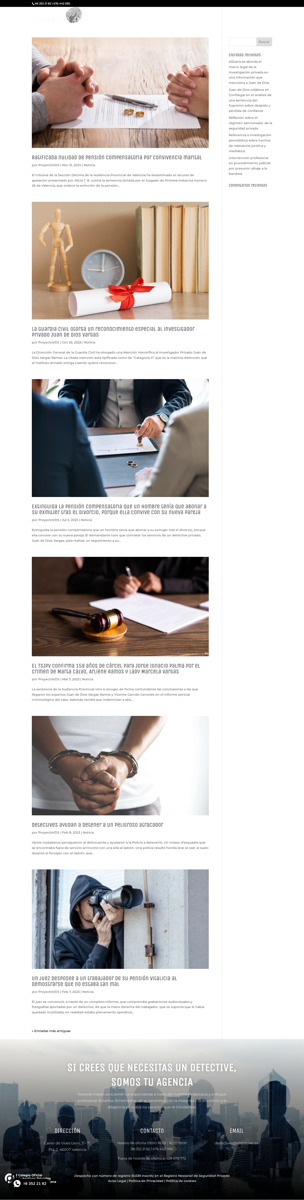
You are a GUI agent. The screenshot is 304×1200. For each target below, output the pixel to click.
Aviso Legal (117, 1181)
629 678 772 (176, 1158)
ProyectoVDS (48, 165)
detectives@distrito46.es (236, 1143)
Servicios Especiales (157, 16)
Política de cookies (181, 1181)
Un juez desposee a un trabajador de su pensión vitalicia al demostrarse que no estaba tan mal (104, 981)
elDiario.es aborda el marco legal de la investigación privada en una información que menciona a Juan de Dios (249, 72)
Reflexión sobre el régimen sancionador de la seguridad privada (250, 123)
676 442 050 (163, 1149)
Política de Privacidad (146, 1181)
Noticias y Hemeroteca (197, 16)
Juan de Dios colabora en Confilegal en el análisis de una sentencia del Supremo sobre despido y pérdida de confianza (250, 100)
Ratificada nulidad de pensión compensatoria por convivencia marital (117, 157)
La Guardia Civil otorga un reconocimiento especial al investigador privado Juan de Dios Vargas (113, 331)
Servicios (123, 16)
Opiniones (244, 16)
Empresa (104, 16)
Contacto (265, 16)
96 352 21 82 (140, 1149)
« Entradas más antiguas (51, 1031)
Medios (225, 16)
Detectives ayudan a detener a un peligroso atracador (97, 824)
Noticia (89, 165)
